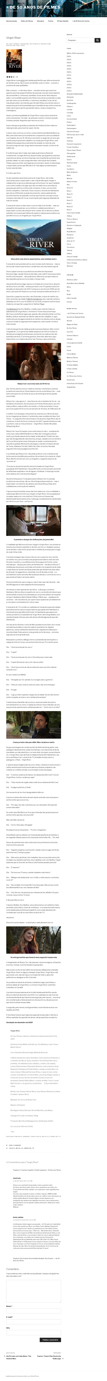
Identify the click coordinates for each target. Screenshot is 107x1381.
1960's (69, 72)
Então (69, 346)
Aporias (69, 321)
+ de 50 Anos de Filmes (33, 7)
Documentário (72, 119)
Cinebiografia (71, 103)
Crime (69, 116)
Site (8, 1328)
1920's (69, 59)
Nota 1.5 (70, 194)
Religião (69, 228)
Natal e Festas (72, 181)
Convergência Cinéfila (74, 343)
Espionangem (71, 128)
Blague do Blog (72, 324)
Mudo (69, 175)
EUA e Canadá (23, 1136)
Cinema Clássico (72, 335)
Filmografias (71, 153)
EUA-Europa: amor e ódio (75, 134)
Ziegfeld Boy (71, 387)
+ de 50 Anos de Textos (80, 21)
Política (69, 216)
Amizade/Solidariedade (75, 94)
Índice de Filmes (27, 21)
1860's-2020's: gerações (75, 53)
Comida (69, 109)
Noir (68, 185)
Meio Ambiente (72, 172)
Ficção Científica (72, 147)
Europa (69, 302)
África (69, 287)
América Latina (72, 280)
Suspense (70, 238)
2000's (69, 84)
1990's (69, 81)
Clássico (70, 106)
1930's (69, 63)
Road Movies (71, 231)
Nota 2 (69, 197)
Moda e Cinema (72, 361)
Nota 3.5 (70, 206)
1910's (69, 56)
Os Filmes (70, 372)
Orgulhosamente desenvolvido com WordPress (22, 1376)
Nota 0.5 (70, 188)
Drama (69, 122)
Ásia (68, 291)
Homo (69, 166)
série (23, 80)
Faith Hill (70, 138)
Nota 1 (69, 191)
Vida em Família (72, 257)
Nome (9, 1306)
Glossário (40, 21)
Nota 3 (69, 203)
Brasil (69, 294)
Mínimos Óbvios (72, 357)
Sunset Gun (71, 380)
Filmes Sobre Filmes (74, 150)
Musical (69, 178)
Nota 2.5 (46, 1136)
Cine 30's (70, 332)
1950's (69, 69)
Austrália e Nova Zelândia (75, 283)
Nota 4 (69, 210)
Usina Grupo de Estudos (75, 383)
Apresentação (11, 21)
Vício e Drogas (72, 263)
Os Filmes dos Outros (74, 376)
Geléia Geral (71, 156)
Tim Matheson (12, 309)
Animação (70, 97)
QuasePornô (71, 222)
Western (70, 266)
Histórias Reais (72, 163)
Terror (69, 244)
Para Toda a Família (73, 213)
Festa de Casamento (74, 144)
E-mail (9, 1317)
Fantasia (70, 141)
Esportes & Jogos (73, 131)
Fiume (69, 350)
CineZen (70, 339)
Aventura (70, 100)
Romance (70, 235)
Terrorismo (71, 247)
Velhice (69, 253)
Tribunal (69, 250)
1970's (69, 75)
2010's (38, 1136)
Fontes (50, 21)
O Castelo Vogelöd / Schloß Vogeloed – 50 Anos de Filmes (40, 1170)
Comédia (70, 113)
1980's (69, 78)
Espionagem (71, 125)
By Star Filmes (72, 328)
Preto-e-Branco (72, 219)
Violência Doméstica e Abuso (77, 260)
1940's (69, 66)
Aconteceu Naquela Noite (76, 317)
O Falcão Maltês (72, 365)
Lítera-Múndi (71, 354)
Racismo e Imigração (74, 225)
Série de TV (56, 1136)
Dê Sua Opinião (62, 21)
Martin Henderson (34, 299)
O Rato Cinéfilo (72, 369)
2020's (69, 91)
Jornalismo (70, 169)
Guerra (69, 160)
